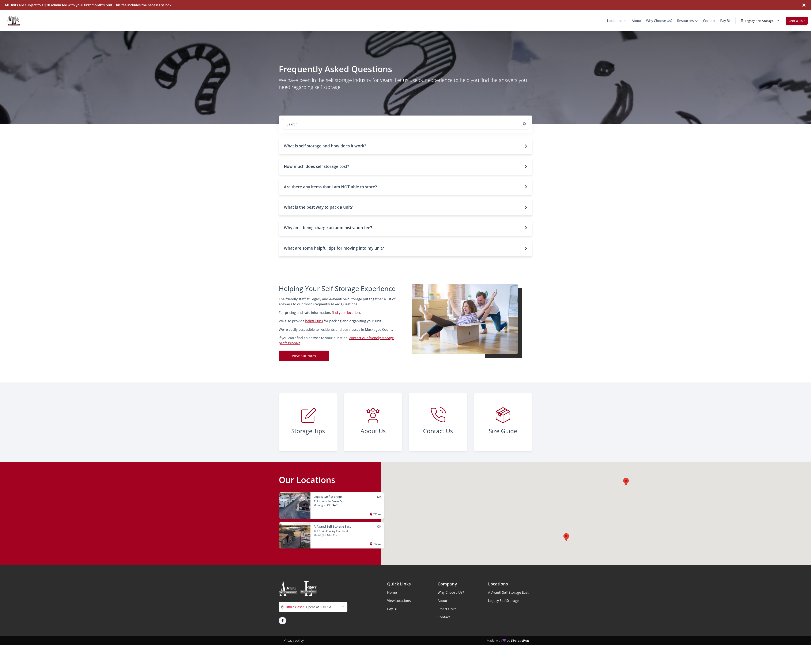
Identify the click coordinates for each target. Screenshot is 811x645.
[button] (405, 146)
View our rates (304, 356)
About (442, 600)
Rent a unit (796, 21)
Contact (444, 617)
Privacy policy (294, 640)
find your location (346, 312)
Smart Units (447, 609)
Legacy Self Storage (503, 600)
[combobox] (313, 607)
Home (392, 592)
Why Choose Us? (451, 592)
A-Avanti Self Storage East (508, 592)
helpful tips (314, 321)
